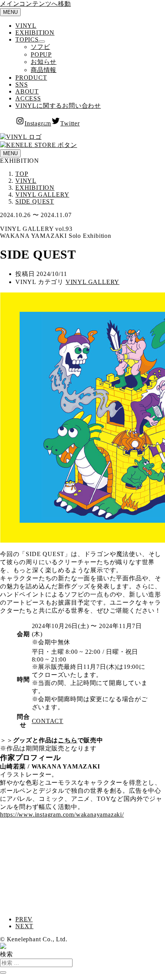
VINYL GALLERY (92, 282)
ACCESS (28, 98)
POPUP (41, 54)
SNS (21, 84)
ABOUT (27, 91)
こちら (67, 740)
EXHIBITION (34, 32)
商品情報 (43, 70)
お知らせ (43, 61)
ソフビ (40, 46)
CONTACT (48, 721)
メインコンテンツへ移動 (35, 3)
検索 (6, 954)
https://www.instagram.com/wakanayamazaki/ (62, 814)
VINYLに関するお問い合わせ (58, 105)
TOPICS (27, 39)
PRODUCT (31, 77)
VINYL (25, 25)
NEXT (24, 926)
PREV (24, 919)
